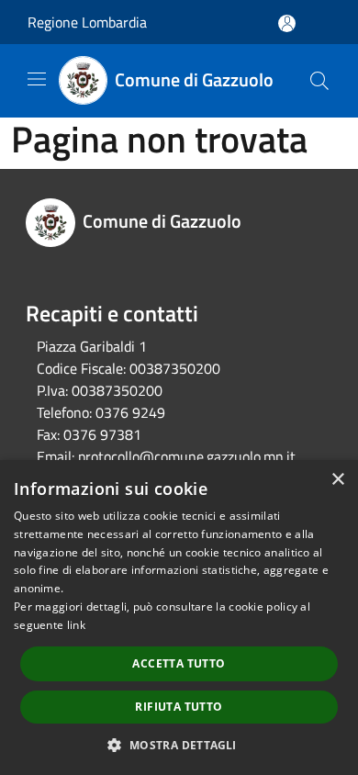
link (76, 625)
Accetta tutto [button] (178, 663)
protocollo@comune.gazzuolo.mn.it (187, 456)
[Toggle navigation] (37, 79)
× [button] (337, 480)
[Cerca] (319, 81)
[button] (178, 745)
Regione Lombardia (87, 22)
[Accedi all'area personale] (287, 23)
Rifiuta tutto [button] (178, 706)
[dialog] (179, 617)
